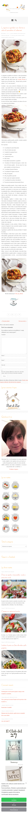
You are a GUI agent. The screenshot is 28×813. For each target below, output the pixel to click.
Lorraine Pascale (11, 37)
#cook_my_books (15, 35)
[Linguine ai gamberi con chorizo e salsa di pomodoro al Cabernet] (14, 56)
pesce (24, 33)
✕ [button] (26, 783)
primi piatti (7, 35)
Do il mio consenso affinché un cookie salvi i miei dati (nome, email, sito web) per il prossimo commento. (12, 372)
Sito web (3, 365)
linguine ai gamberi (4, 37)
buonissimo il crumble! (6, 707)
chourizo (22, 35)
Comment (3, 334)
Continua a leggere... (14, 469)
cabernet (19, 35)
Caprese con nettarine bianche (10, 611)
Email (3, 360)
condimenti (15, 33)
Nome (3, 355)
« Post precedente (5, 321)
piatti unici (3, 35)
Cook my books (20, 33)
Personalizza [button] (14, 810)
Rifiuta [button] (14, 805)
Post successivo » (23, 321)
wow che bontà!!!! (5, 721)
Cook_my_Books (19, 293)
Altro (12, 33)
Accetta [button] (14, 800)
